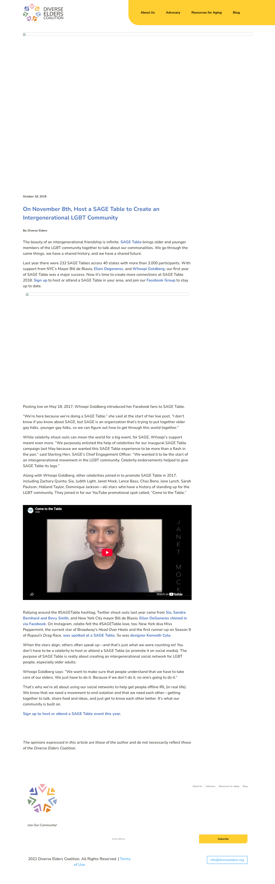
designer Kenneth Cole (150, 635)
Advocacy (173, 12)
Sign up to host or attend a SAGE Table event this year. (72, 713)
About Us (148, 12)
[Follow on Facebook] (53, 837)
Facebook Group (161, 280)
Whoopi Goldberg (149, 268)
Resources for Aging (206, 12)
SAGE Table (131, 242)
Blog (236, 12)
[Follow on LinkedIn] (66, 837)
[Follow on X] (60, 837)
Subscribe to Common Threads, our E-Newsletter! (218, 827)
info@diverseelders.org (227, 860)
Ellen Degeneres (108, 268)
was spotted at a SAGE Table (89, 635)
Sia (168, 612)
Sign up (40, 280)
